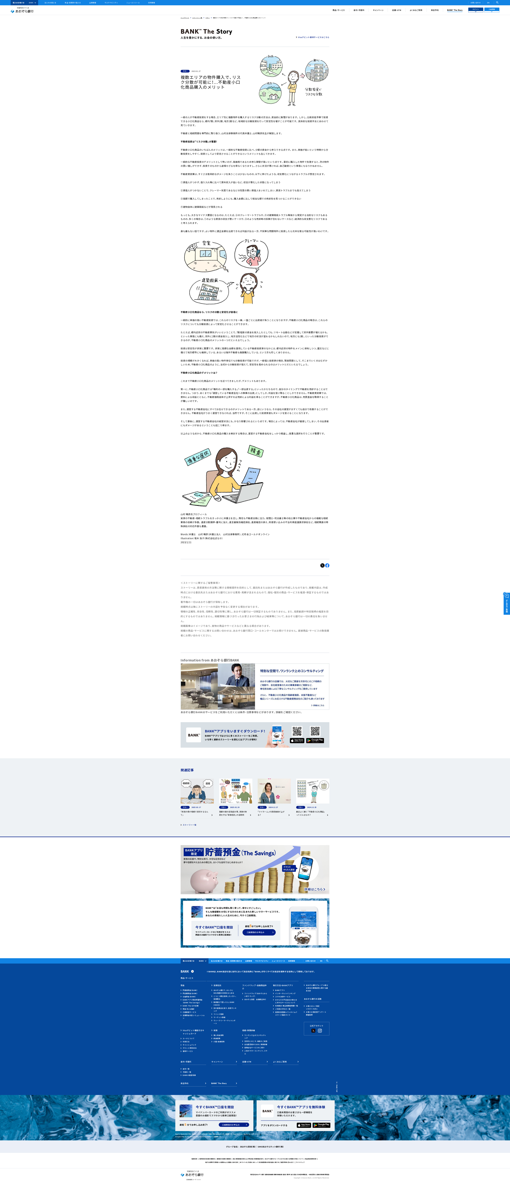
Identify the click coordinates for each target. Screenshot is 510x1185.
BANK (31, 2)
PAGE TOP (337, 1088)
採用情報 (151, 2)
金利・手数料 (359, 10)
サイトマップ (300, 1162)
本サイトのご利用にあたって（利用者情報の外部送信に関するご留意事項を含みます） (267, 1162)
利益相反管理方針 (310, 1159)
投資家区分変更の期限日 (207, 1159)
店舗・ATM (396, 10)
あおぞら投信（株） (248, 1146)
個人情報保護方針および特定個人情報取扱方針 (248, 1159)
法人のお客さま (50, 2)
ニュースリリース (133, 2)
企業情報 (92, 2)
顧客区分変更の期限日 (224, 1159)
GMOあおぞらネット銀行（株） (271, 1146)
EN (488, 2)
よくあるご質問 (416, 10)
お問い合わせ (476, 2)
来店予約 (435, 10)
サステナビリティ (111, 2)
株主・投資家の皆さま (73, 2)
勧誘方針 (194, 1159)
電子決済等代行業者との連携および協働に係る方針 (221, 1162)
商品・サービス (339, 10)
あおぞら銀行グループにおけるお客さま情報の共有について (284, 1159)
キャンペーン (378, 10)
